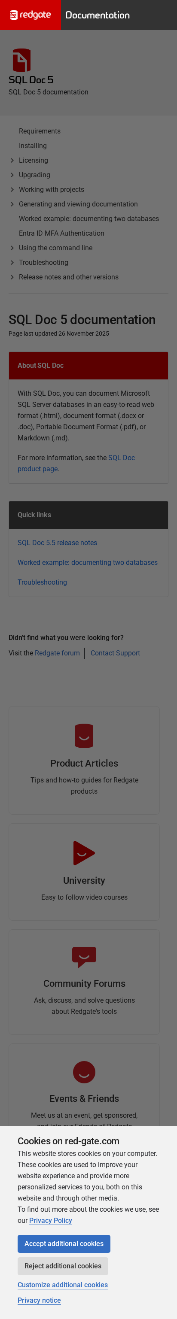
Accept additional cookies (64, 1244)
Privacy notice (39, 1300)
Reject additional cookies (62, 1266)
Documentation (97, 15)
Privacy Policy (50, 1220)
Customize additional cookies (63, 1285)
